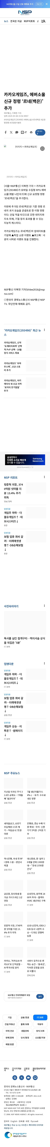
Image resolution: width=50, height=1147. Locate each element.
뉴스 (6, 21)
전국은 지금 (16, 21)
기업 (10, 1017)
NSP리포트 (29, 21)
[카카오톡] (16, 132)
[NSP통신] (25, 13)
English (14, 1121)
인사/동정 (25, 1037)
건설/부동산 (10, 1024)
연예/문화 (10, 1037)
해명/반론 (10, 1044)
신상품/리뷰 (40, 1037)
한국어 (6, 1121)
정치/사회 (40, 1030)
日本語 (21, 1121)
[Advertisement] (25, 264)
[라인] (22, 132)
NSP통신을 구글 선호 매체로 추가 (20, 4)
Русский (34, 1121)
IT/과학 (40, 1017)
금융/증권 (25, 1017)
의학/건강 (10, 1030)
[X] (11, 132)
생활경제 (25, 1030)
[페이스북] (5, 132)
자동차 (40, 1024)
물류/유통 (25, 1024)
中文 (27, 1121)
